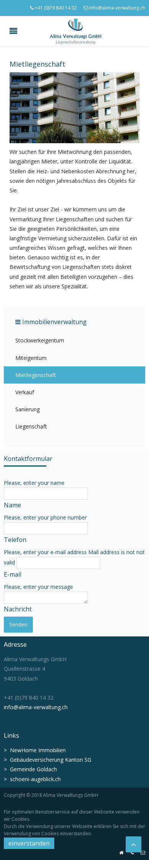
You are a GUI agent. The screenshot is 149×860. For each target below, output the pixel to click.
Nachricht (18, 609)
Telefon (15, 540)
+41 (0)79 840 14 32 (55, 8)
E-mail (12, 574)
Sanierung (27, 409)
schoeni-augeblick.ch (35, 779)
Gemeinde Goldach (33, 769)
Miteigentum (31, 357)
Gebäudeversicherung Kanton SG (50, 759)
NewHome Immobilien (35, 750)
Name (12, 505)
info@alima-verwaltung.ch (116, 8)
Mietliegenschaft (35, 375)
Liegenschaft (31, 426)
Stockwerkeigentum (39, 340)
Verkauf (24, 392)
